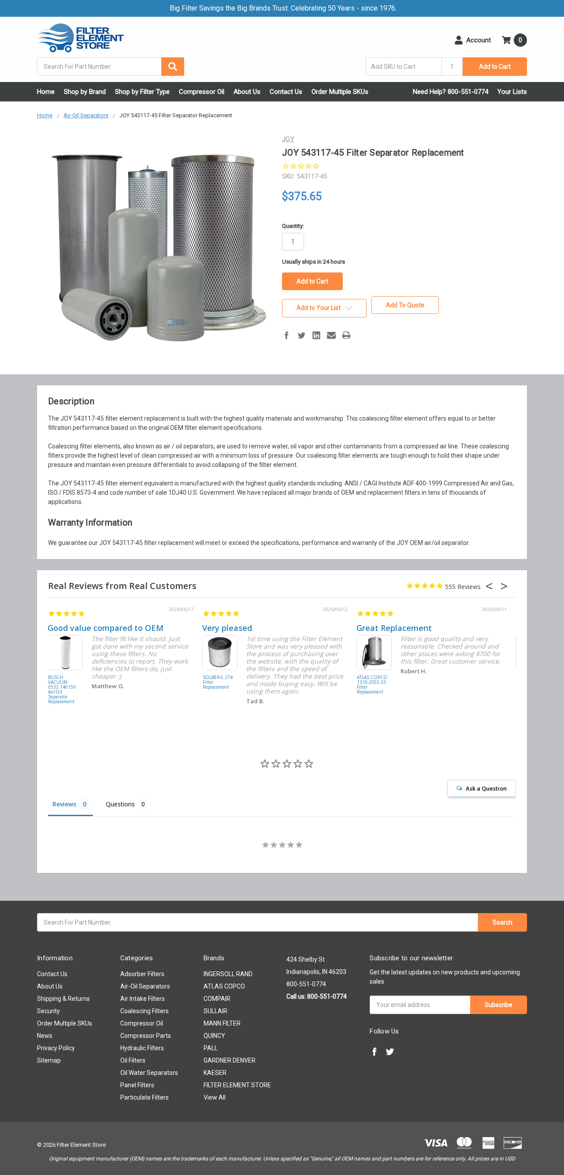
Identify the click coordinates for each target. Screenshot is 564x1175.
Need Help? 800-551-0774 (450, 92)
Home (46, 92)
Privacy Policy (56, 1048)
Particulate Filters (144, 1097)
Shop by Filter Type (142, 92)
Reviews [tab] (64, 804)
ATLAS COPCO (224, 986)
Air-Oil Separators (145, 986)
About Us (247, 92)
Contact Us (286, 92)
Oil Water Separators (149, 1072)
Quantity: (293, 226)
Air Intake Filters (142, 998)
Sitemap (49, 1060)
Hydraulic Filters (142, 1048)
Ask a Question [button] (486, 788)
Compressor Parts (145, 1035)
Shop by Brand (85, 92)
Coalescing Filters (144, 1011)
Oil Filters (132, 1060)
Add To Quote (405, 305)
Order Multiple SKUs (340, 92)
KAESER (215, 1072)
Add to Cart (495, 66)
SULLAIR (215, 1011)
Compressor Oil (201, 92)
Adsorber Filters (142, 973)
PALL (211, 1048)
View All (215, 1097)
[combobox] (110, 66)
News (44, 1035)
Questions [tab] (120, 804)
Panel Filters (137, 1085)
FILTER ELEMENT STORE (237, 1085)
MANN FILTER (222, 1023)
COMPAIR (217, 998)
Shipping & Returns (63, 998)
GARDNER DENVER (230, 1060)
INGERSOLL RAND (228, 973)
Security (48, 1011)
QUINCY (214, 1035)
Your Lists (512, 92)
